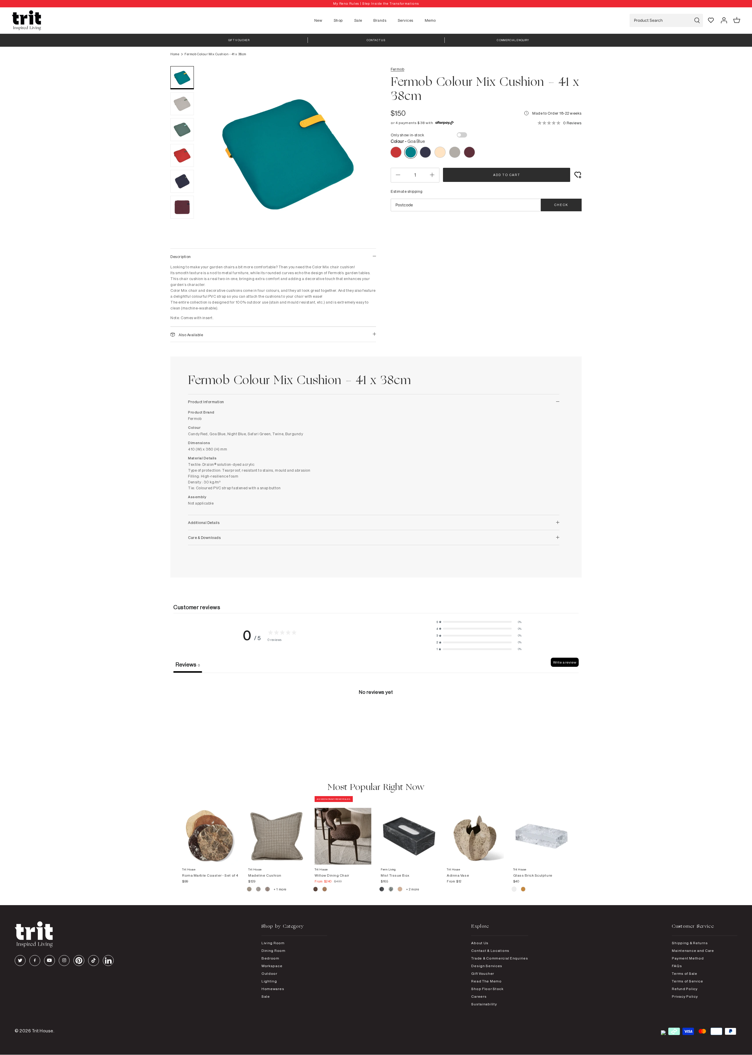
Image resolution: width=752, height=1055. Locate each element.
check (561, 205)
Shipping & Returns (690, 943)
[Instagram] (64, 960)
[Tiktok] (93, 960)
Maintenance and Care (693, 950)
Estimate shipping (407, 191)
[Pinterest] (78, 960)
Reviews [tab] (188, 664)
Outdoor (269, 973)
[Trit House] (26, 20)
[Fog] (258, 890)
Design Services (486, 966)
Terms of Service (687, 981)
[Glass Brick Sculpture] (541, 830)
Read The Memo (486, 981)
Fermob (397, 69)
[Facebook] (34, 960)
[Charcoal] (382, 890)
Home (174, 54)
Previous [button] (211, 154)
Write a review (564, 662)
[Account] (723, 20)
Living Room (273, 943)
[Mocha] (315, 890)
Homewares (272, 989)
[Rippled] (514, 890)
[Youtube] (49, 960)
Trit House (42, 1031)
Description (180, 256)
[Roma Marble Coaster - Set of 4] (210, 830)
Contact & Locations (490, 950)
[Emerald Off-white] (391, 890)
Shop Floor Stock (487, 989)
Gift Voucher (482, 973)
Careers (478, 996)
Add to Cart (506, 175)
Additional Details (203, 522)
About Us (480, 943)
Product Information (206, 401)
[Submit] (697, 20)
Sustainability (484, 1004)
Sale (358, 20)
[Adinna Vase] (475, 830)
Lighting (269, 981)
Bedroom (270, 958)
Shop (338, 20)
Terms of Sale (684, 973)
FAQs (677, 966)
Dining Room (273, 950)
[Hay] (249, 890)
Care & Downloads (204, 537)
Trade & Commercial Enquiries (499, 958)
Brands (379, 20)
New (318, 20)
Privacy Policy (685, 996)
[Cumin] (324, 890)
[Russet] (267, 890)
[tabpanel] (376, 717)
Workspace (271, 966)
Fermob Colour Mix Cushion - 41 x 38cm (215, 54)
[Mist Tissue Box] (409, 830)
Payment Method (688, 958)
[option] (376, 3)
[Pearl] (400, 890)
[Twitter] (20, 960)
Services (405, 20)
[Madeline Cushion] (276, 830)
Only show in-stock (407, 135)
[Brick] (523, 890)
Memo (430, 20)
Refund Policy (684, 989)
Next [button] (364, 154)
